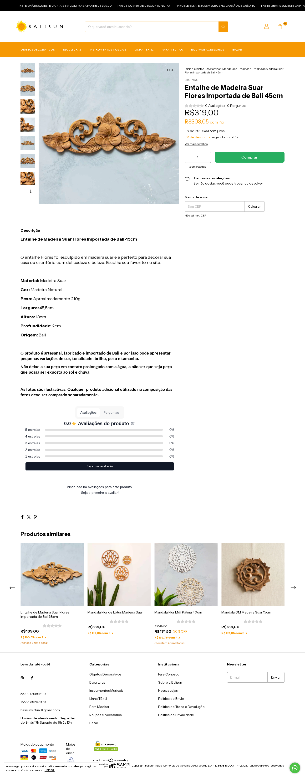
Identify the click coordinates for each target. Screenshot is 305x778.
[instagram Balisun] (22, 678)
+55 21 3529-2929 (33, 702)
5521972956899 (33, 694)
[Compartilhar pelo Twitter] (29, 517)
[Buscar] (223, 26)
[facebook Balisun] (32, 678)
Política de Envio (171, 698)
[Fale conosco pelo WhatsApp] (295, 768)
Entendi (50, 770)
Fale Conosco (168, 674)
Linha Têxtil (144, 50)
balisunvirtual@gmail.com (40, 710)
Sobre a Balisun (170, 682)
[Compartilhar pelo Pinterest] (35, 517)
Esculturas (72, 50)
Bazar (237, 50)
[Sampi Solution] (111, 766)
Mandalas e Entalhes (235, 69)
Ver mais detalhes (196, 144)
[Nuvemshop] (111, 761)
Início (188, 69)
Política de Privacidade (176, 715)
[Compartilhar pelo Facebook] (22, 517)
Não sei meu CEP (195, 215)
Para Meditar (172, 50)
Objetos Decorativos (37, 50)
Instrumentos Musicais (108, 50)
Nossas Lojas (168, 690)
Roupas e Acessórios (207, 50)
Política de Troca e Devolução (181, 707)
